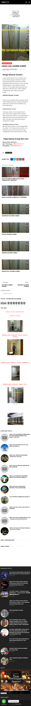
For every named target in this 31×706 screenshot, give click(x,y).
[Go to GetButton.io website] (3, 704)
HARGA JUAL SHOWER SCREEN (11, 271)
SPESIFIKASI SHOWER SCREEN (10, 216)
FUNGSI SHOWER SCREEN (9, 234)
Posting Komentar (7, 293)
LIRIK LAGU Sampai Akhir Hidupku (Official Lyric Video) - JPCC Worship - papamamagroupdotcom (19, 602)
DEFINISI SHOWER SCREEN (9, 253)
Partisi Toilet (15, 315)
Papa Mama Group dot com (15, 139)
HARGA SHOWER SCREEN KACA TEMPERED (14, 197)
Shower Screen (6, 63)
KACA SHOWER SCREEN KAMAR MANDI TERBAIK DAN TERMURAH (13, 179)
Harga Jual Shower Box (15, 311)
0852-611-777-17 (19, 144)
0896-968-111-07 (16, 145)
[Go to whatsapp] (4, 701)
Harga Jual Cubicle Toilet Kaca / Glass (15, 335)
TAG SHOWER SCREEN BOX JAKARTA (19, 496)
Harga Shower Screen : (13, 75)
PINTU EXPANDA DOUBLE (16, 610)
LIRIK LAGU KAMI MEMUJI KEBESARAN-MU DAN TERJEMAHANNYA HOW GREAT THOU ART (19, 436)
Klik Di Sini (15, 404)
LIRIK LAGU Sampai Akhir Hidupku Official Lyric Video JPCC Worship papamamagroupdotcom (18, 583)
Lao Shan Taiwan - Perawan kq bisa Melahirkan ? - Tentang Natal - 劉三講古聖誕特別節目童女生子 (19, 593)
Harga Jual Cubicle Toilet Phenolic (15, 362)
